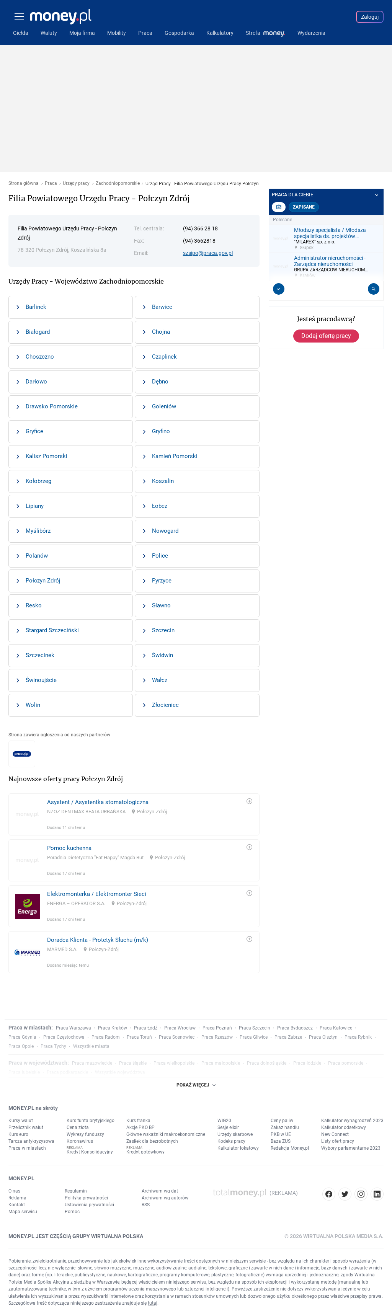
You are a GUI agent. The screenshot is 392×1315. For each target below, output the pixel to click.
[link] (134, 814)
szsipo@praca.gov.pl (208, 253)
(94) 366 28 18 (200, 228)
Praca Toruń (139, 1037)
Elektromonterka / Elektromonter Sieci (96, 894)
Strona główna (23, 183)
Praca (51, 183)
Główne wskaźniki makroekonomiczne (165, 1134)
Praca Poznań (217, 1028)
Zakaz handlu (285, 1127)
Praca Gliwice (254, 1037)
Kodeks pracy (231, 1141)
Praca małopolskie (220, 1063)
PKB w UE (281, 1134)
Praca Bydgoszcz (295, 1028)
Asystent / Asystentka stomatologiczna (98, 802)
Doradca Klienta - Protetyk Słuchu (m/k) (97, 939)
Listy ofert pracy (337, 1141)
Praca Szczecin (254, 1028)
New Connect (335, 1134)
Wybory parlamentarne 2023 (351, 1148)
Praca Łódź (145, 1028)
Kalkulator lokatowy (238, 1148)
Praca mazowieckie (92, 1063)
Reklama (17, 1198)
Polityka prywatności (86, 1198)
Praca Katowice (336, 1028)
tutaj (152, 1303)
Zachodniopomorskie (118, 183)
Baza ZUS (281, 1141)
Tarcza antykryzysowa (31, 1141)
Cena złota (78, 1127)
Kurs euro (18, 1134)
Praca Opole (21, 1046)
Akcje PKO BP (140, 1127)
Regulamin (76, 1191)
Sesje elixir (228, 1127)
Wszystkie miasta (91, 1046)
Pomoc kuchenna (69, 848)
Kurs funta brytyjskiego (90, 1120)
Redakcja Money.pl (290, 1148)
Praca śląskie (133, 1063)
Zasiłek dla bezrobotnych (152, 1141)
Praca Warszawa (73, 1028)
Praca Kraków (112, 1028)
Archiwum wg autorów (165, 1198)
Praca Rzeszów (217, 1037)
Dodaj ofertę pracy (326, 335)
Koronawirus (80, 1141)
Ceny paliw (282, 1120)
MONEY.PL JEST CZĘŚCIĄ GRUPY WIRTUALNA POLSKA (75, 1236)
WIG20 (224, 1120)
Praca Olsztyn (323, 1037)
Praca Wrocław (180, 1028)
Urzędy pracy (76, 183)
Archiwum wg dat (160, 1191)
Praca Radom (105, 1037)
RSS (146, 1204)
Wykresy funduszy (85, 1134)
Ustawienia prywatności (89, 1204)
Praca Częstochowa (64, 1037)
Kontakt (16, 1204)
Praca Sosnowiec (176, 1037)
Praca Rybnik (358, 1037)
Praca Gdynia (22, 1037)
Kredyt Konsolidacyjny (90, 1152)
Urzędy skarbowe (235, 1134)
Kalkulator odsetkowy (343, 1127)
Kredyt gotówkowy (145, 1152)
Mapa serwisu (22, 1211)
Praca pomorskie (345, 1063)
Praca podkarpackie (67, 1072)
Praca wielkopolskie (174, 1063)
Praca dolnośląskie (266, 1063)
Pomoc (72, 1211)
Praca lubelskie (24, 1072)
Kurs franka (138, 1120)
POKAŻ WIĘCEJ (192, 1085)
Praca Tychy (53, 1046)
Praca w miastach (27, 1148)
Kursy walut (20, 1120)
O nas (14, 1191)
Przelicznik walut (25, 1127)
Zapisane (304, 207)
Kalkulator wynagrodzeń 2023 (352, 1120)
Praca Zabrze (288, 1037)
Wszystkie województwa (120, 1072)
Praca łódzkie (307, 1063)
